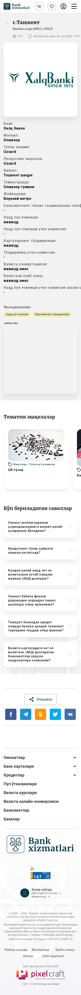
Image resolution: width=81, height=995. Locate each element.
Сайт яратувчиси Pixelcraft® (40, 966)
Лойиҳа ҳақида (15, 950)
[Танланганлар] (51, 6)
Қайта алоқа (65, 950)
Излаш (28, 956)
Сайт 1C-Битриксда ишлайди (40, 984)
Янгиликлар (40, 950)
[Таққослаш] (39, 6)
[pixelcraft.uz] (40, 974)
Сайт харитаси (53, 956)
